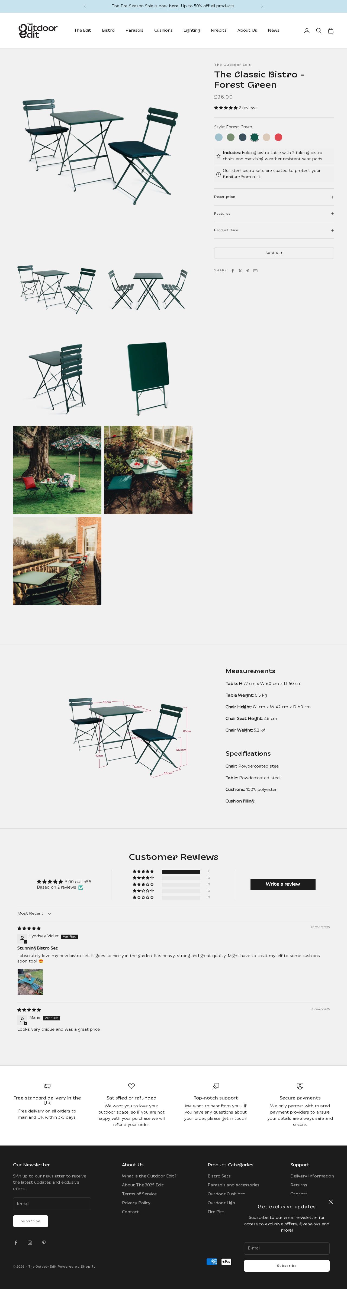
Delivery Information (312, 1176)
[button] (226, 108)
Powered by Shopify (77, 1267)
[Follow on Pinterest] (44, 1243)
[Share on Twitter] (240, 271)
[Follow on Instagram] (30, 1243)
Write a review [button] (283, 884)
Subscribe (287, 1266)
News (273, 31)
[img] (29, 929)
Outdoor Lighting (225, 1203)
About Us (247, 31)
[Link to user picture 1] (30, 982)
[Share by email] (255, 271)
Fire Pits (216, 1212)
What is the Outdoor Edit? (149, 1176)
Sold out (274, 253)
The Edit (82, 31)
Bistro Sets (219, 1176)
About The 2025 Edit (143, 1185)
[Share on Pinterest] (248, 271)
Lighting (192, 31)
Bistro (108, 31)
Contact (130, 1212)
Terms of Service (139, 1194)
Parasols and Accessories (233, 1185)
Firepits (219, 31)
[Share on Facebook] (232, 271)
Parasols (134, 31)
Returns (298, 1185)
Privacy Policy (136, 1203)
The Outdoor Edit (232, 65)
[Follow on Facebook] (15, 1243)
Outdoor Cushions (226, 1194)
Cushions (163, 31)
